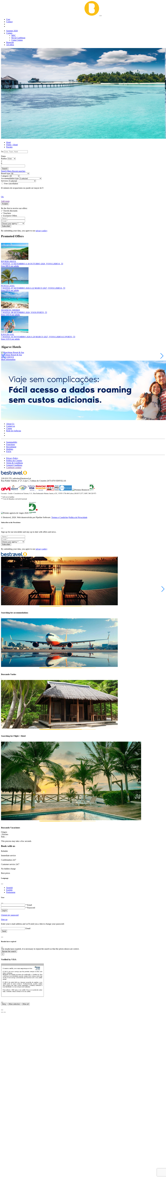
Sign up (4, 919)
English (9, 890)
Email (28, 928)
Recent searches (18, 171)
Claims (9, 428)
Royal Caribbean (18, 38)
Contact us (10, 426)
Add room (5, 201)
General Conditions (14, 465)
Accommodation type (10, 178)
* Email (29, 905)
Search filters (6, 171)
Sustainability (11, 442)
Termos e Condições (59, 517)
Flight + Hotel (12, 145)
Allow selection (14, 1004)
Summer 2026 (12, 31)
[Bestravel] (50, 15)
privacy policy (41, 231)
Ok (2, 197)
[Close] (2, 528)
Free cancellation (11, 183)
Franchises (10, 444)
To (2, 151)
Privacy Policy (12, 458)
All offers (10, 45)
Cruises (9, 33)
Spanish (9, 888)
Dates (3, 156)
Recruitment (11, 447)
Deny (4, 1004)
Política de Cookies (14, 460)
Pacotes (9, 147)
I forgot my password (10, 915)
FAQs (8, 451)
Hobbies (9, 449)
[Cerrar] (2, 1002)
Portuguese (10, 892)
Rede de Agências (13, 431)
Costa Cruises (17, 40)
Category (5, 176)
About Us (10, 424)
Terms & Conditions (14, 463)
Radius (4, 158)
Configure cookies (13, 467)
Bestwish (10, 42)
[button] (8, 19)
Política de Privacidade (78, 517)
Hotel (8, 142)
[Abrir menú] (101, 15)
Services (4, 181)
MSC (13, 35)
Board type (5, 173)
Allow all (25, 1004)
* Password (30, 908)
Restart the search (9, 951)
